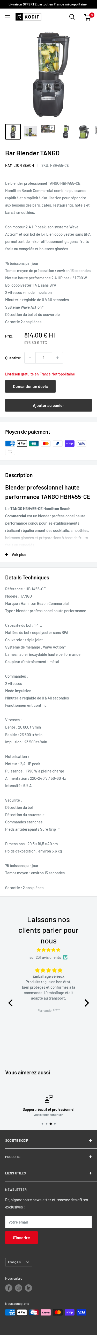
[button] (11, 1003)
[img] (48, 950)
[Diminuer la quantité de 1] (30, 357)
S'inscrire (21, 1237)
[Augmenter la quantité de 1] (57, 357)
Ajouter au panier (48, 405)
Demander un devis (30, 386)
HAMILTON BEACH (19, 165)
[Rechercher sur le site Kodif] (72, 17)
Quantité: (13, 357)
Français (14, 1262)
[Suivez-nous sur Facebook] (8, 1288)
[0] (87, 17)
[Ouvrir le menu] (7, 17)
